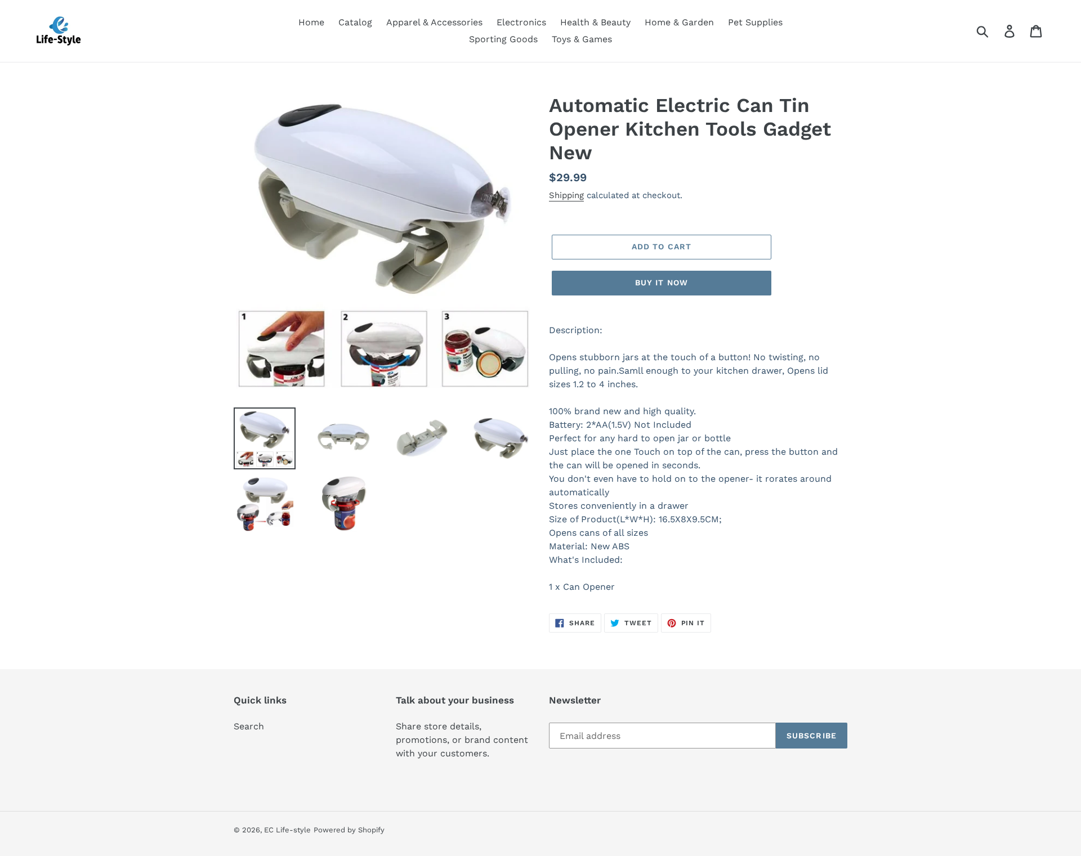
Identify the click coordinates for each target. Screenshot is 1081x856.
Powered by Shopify (349, 830)
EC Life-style (287, 830)
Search (249, 726)
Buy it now (661, 282)
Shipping (566, 195)
